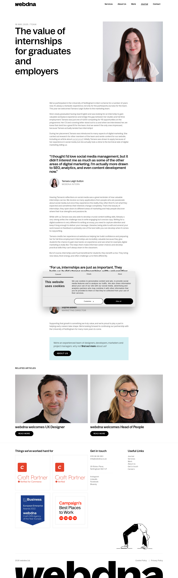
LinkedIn (93, 479)
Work (133, 4)
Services (109, 4)
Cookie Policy (141, 561)
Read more (24, 434)
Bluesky (93, 484)
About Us (122, 4)
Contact (156, 4)
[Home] (25, 4)
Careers (131, 469)
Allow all (118, 301)
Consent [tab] (58, 274)
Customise (87, 301)
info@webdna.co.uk (98, 459)
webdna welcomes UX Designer (40, 427)
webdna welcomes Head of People (117, 427)
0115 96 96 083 (96, 456)
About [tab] (120, 274)
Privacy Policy (157, 561)
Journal (144, 4)
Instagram (94, 477)
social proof (77, 139)
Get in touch (133, 466)
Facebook (94, 482)
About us (62, 353)
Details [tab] (89, 274)
